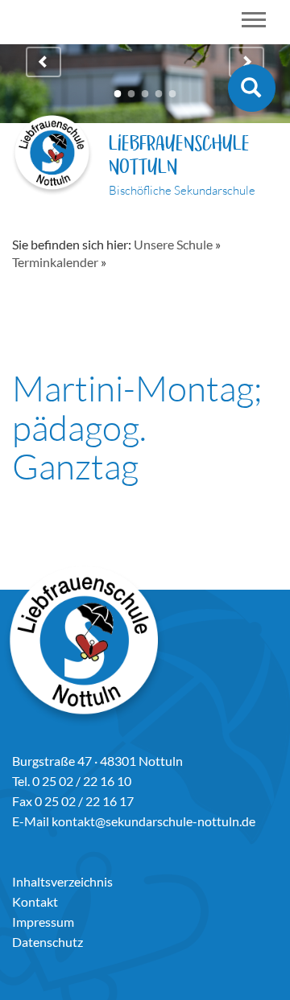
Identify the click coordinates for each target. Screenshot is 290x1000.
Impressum (43, 921)
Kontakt (35, 901)
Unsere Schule (173, 244)
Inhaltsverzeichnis (62, 881)
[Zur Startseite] (52, 157)
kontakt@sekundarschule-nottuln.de (153, 821)
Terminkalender (55, 262)
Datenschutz (47, 941)
